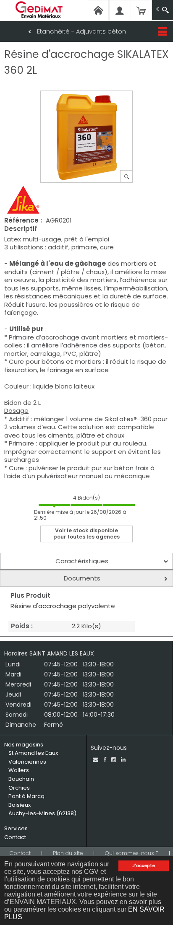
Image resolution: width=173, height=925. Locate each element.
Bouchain (21, 779)
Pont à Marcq (26, 796)
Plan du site (68, 853)
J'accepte (143, 866)
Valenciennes (27, 762)
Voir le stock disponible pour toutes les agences (86, 533)
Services (16, 828)
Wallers (18, 770)
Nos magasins (23, 745)
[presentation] (86, 561)
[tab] (86, 561)
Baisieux (19, 805)
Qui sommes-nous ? (131, 853)
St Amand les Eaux (33, 753)
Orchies (19, 788)
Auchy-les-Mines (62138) (42, 813)
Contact (15, 837)
